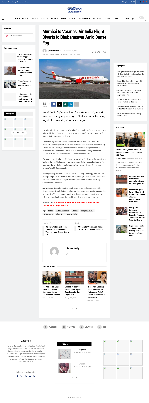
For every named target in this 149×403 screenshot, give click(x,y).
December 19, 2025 (70, 51)
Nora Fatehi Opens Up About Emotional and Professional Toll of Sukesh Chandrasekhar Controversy (96, 292)
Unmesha (82, 364)
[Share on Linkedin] (70, 104)
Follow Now (19, 133)
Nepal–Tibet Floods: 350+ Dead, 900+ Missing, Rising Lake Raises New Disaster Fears (129, 83)
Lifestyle (108, 19)
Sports (72, 19)
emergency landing (87, 211)
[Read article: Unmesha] (64, 368)
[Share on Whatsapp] (65, 104)
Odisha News (60, 214)
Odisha (25, 19)
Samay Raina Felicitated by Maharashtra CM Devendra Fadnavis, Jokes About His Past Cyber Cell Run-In (130, 74)
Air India (50, 211)
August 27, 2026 (48, 298)
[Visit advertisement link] (130, 42)
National (54, 19)
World (63, 19)
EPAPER (17, 19)
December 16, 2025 (81, 353)
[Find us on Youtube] (143, 2)
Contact (27, 2)
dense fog (75, 211)
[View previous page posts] (72, 308)
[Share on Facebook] (53, 104)
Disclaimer (20, 2)
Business (97, 19)
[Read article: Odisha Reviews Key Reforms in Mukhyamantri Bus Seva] (10, 84)
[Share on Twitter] (59, 104)
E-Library (125, 19)
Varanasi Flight (72, 214)
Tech (116, 19)
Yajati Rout (122, 158)
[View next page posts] (76, 308)
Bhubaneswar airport (62, 211)
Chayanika (82, 350)
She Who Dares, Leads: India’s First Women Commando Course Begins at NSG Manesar (130, 152)
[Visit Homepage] (74, 10)
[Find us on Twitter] (140, 2)
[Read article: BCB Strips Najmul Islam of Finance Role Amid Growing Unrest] (10, 70)
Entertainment (84, 19)
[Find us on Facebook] (137, 2)
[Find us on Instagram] (26, 376)
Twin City (34, 19)
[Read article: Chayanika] (64, 354)
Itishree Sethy (55, 51)
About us (4, 2)
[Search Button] (146, 20)
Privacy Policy (12, 2)
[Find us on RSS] (146, 2)
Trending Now (49, 54)
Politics (44, 19)
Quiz (133, 19)
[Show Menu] (3, 19)
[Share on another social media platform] (76, 104)
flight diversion (48, 214)
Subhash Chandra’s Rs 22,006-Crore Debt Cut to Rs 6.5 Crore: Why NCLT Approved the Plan (129, 92)
